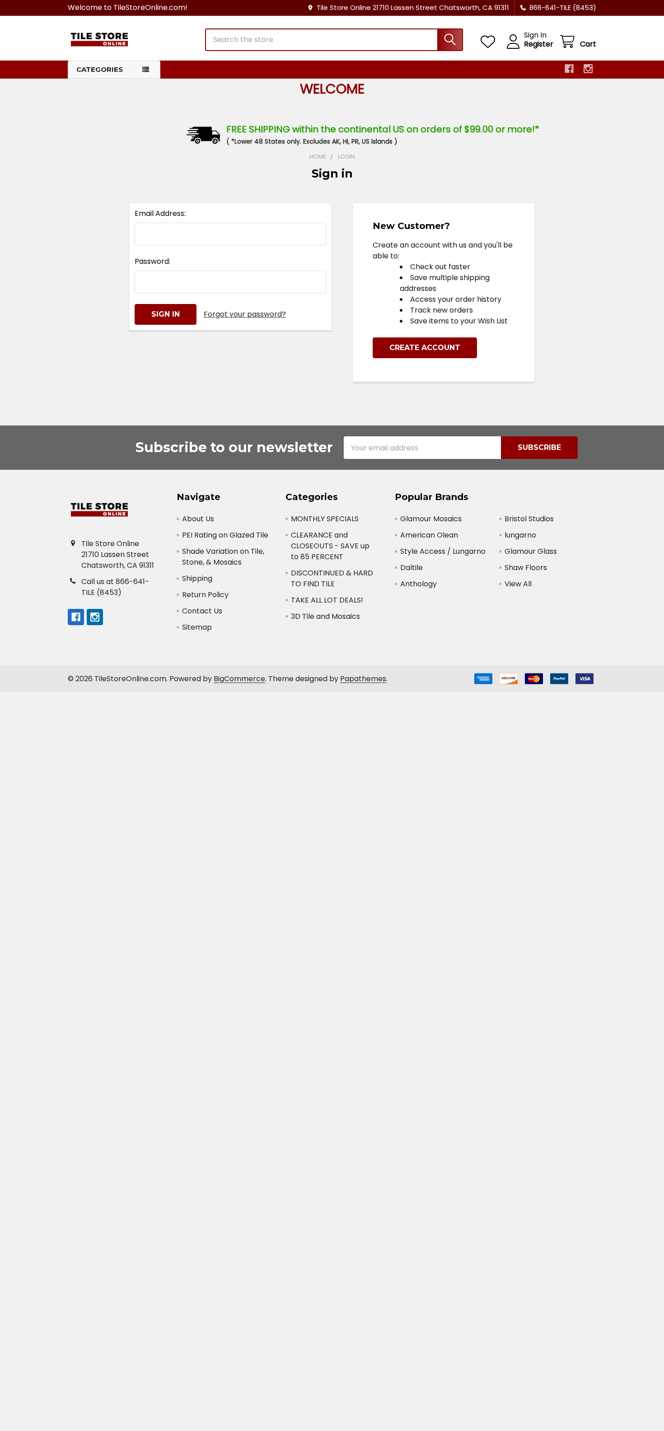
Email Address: (160, 213)
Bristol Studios (529, 519)
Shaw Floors (526, 567)
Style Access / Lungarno (443, 551)
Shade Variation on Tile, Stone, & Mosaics (223, 556)
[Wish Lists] (489, 42)
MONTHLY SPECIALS (325, 519)
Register (538, 44)
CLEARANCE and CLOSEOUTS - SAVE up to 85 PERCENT (330, 546)
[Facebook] (569, 69)
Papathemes (363, 678)
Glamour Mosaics (431, 519)
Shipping (197, 578)
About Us (198, 519)
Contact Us (202, 611)
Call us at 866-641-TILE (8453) (115, 587)
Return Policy (205, 594)
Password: (152, 261)
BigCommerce (239, 678)
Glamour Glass (531, 551)
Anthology (418, 584)
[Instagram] (588, 69)
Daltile (411, 567)
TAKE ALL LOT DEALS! (327, 600)
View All (518, 584)
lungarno (520, 535)
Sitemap (197, 627)
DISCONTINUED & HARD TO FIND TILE (332, 578)
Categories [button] (99, 69)
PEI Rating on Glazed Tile (225, 535)
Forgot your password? (245, 314)
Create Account (424, 347)
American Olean (429, 535)
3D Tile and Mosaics (325, 616)
